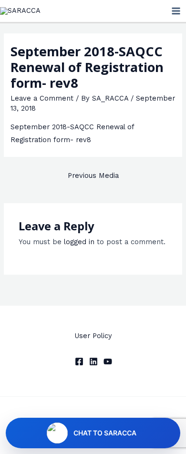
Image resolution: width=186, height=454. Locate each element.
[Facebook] (79, 361)
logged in (79, 241)
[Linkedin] (93, 361)
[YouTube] (107, 361)
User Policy (93, 335)
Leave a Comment (41, 98)
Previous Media (93, 175)
